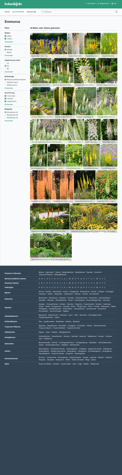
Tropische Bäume (45, 328)
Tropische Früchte (73, 328)
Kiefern (50, 294)
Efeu (40, 321)
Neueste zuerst (12, 82)
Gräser (41, 306)
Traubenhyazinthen (46, 317)
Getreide (74, 336)
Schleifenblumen (55, 309)
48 (8, 66)
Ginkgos (101, 291)
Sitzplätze (50, 360)
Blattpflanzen (52, 326)
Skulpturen (60, 360)
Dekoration (50, 272)
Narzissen (83, 315)
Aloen (48, 332)
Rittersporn (105, 306)
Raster (9, 52)
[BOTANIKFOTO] (13, 4)
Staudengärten (44, 353)
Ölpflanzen (48, 338)
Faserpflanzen (57, 336)
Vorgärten (69, 353)
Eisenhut (70, 304)
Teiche (67, 360)
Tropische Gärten (57, 353)
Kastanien (42, 294)
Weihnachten (74, 345)
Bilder (9, 36)
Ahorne (41, 291)
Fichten (94, 291)
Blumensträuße (44, 342)
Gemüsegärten (71, 349)
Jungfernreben (49, 321)
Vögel (80, 364)
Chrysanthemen (52, 304)
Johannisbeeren (104, 298)
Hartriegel (109, 291)
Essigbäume (74, 291)
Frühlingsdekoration (66, 342)
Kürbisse (109, 336)
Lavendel (66, 306)
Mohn (73, 306)
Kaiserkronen (53, 315)
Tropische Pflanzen (46, 274)
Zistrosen (106, 300)
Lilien (76, 315)
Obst (40, 338)
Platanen (77, 294)
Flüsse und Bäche (45, 364)
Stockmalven (43, 311)
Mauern (101, 357)
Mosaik (9, 50)
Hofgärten (83, 349)
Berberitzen (43, 298)
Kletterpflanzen (67, 272)
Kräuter (101, 336)
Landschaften (66, 364)
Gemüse (67, 336)
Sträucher (98, 272)
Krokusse (63, 315)
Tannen (85, 294)
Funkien (99, 304)
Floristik (54, 342)
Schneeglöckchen (95, 315)
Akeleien (42, 304)
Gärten (58, 272)
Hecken (85, 357)
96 (8, 69)
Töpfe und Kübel (78, 360)
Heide (47, 306)
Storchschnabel (55, 311)
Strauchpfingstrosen (93, 300)
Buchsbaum (53, 298)
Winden (68, 321)
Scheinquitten (80, 300)
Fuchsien (71, 298)
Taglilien (66, 311)
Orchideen (81, 326)
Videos (9, 39)
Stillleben (65, 345)
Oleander (50, 300)
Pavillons (109, 357)
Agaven (41, 332)
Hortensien (93, 298)
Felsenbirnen (85, 291)
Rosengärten (107, 351)
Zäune (93, 360)
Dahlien (62, 304)
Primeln (97, 306)
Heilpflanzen (92, 336)
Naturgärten (71, 351)
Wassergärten (80, 353)
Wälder (86, 364)
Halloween (93, 342)
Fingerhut (78, 304)
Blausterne (43, 315)
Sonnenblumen (79, 309)
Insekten (56, 364)
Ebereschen (57, 291)
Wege (87, 360)
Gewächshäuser (75, 357)
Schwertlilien (67, 309)
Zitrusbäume (94, 294)
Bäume (41, 272)
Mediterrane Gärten (58, 351)
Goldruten (107, 304)
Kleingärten (107, 349)
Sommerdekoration (53, 345)
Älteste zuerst (12, 85)
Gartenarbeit (51, 357)
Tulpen (57, 317)
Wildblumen (94, 364)
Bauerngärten (44, 349)
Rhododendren (61, 300)
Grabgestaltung (81, 342)
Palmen (89, 326)
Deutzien (62, 298)
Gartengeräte (63, 357)
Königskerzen (56, 306)
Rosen (70, 300)
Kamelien (42, 300)
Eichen (65, 291)
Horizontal (11, 96)
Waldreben (60, 321)
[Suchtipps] (116, 12)
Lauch (70, 315)
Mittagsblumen (64, 332)
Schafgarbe (43, 309)
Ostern (41, 345)
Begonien (42, 326)
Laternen (93, 357)
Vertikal (10, 99)
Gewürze (82, 336)
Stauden (90, 272)
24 (8, 63)
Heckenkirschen (81, 298)
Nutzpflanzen (80, 272)
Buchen (48, 291)
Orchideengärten (94, 351)
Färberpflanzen (44, 336)
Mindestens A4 (12, 115)
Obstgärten (82, 351)
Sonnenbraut (91, 309)
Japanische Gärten (95, 349)
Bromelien (62, 326)
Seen (74, 364)
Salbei (113, 306)
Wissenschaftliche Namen (16, 80)
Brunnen (42, 357)
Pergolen (42, 360)
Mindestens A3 (12, 118)
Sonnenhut (102, 309)
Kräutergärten (44, 351)
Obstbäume (68, 294)
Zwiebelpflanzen (60, 274)
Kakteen (55, 332)
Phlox (90, 306)
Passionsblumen (100, 326)
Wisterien (76, 321)
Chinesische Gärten (58, 349)
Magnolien (58, 294)
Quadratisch (11, 101)
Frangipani (72, 326)
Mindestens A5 (12, 112)
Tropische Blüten (59, 328)
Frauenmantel (89, 304)
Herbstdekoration (104, 342)
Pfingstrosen (82, 306)
